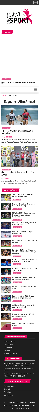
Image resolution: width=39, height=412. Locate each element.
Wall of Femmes (8, 395)
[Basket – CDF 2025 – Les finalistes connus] (6, 326)
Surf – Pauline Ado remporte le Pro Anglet (17, 173)
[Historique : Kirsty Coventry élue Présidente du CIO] (6, 289)
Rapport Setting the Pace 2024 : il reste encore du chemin (23, 315)
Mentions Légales (8, 344)
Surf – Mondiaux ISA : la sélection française (17, 132)
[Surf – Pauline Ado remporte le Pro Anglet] (19, 156)
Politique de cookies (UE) (10, 353)
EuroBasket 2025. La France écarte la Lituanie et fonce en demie (24, 260)
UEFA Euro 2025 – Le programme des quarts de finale (24, 224)
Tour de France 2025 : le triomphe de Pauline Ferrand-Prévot (24, 196)
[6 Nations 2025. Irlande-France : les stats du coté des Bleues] (6, 280)
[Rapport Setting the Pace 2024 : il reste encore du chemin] (6, 317)
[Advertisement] (19, 55)
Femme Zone (7, 392)
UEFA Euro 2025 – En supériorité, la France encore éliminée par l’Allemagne (23, 215)
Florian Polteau (8, 137)
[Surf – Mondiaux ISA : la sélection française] (19, 115)
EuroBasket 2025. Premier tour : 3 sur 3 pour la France (24, 270)
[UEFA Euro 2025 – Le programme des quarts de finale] (6, 225)
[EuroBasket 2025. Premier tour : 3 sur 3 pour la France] (6, 271)
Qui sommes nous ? (9, 341)
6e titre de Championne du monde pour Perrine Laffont (23, 306)
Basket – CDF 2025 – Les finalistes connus (23, 324)
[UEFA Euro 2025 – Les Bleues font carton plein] (6, 243)
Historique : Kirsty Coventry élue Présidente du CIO (24, 288)
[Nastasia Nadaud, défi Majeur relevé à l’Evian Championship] (6, 206)
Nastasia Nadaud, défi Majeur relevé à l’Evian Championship (24, 205)
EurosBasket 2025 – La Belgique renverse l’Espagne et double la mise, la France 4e (24, 252)
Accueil (4, 95)
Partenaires (7, 350)
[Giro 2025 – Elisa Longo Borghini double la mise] (6, 234)
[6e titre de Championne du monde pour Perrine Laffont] (6, 308)
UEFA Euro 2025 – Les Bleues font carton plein (24, 242)
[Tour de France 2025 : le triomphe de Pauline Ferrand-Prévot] (6, 197)
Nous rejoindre (8, 347)
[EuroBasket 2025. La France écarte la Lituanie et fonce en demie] (6, 262)
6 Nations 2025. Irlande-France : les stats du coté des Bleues (23, 279)
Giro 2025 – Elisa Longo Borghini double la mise (22, 233)
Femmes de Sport (9, 386)
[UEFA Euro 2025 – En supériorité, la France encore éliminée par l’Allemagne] (6, 215)
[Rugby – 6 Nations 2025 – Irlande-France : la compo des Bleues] (6, 298)
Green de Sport (14, 359)
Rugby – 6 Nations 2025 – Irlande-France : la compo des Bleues (18, 83)
